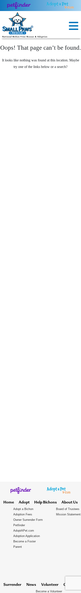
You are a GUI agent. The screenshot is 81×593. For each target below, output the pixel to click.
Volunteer (49, 585)
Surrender (12, 585)
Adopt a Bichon (23, 509)
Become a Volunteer (49, 591)
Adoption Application (26, 536)
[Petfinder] (19, 5)
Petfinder (19, 525)
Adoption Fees (22, 514)
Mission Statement (68, 514)
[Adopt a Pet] (60, 5)
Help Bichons (45, 502)
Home (8, 502)
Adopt (24, 502)
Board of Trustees (67, 509)
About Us (69, 502)
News (31, 585)
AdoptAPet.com (23, 530)
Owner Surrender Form (28, 519)
